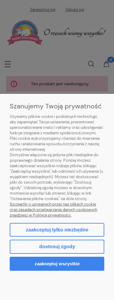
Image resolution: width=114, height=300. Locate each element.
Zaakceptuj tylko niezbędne (57, 229)
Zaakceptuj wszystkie (57, 263)
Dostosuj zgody (57, 246)
